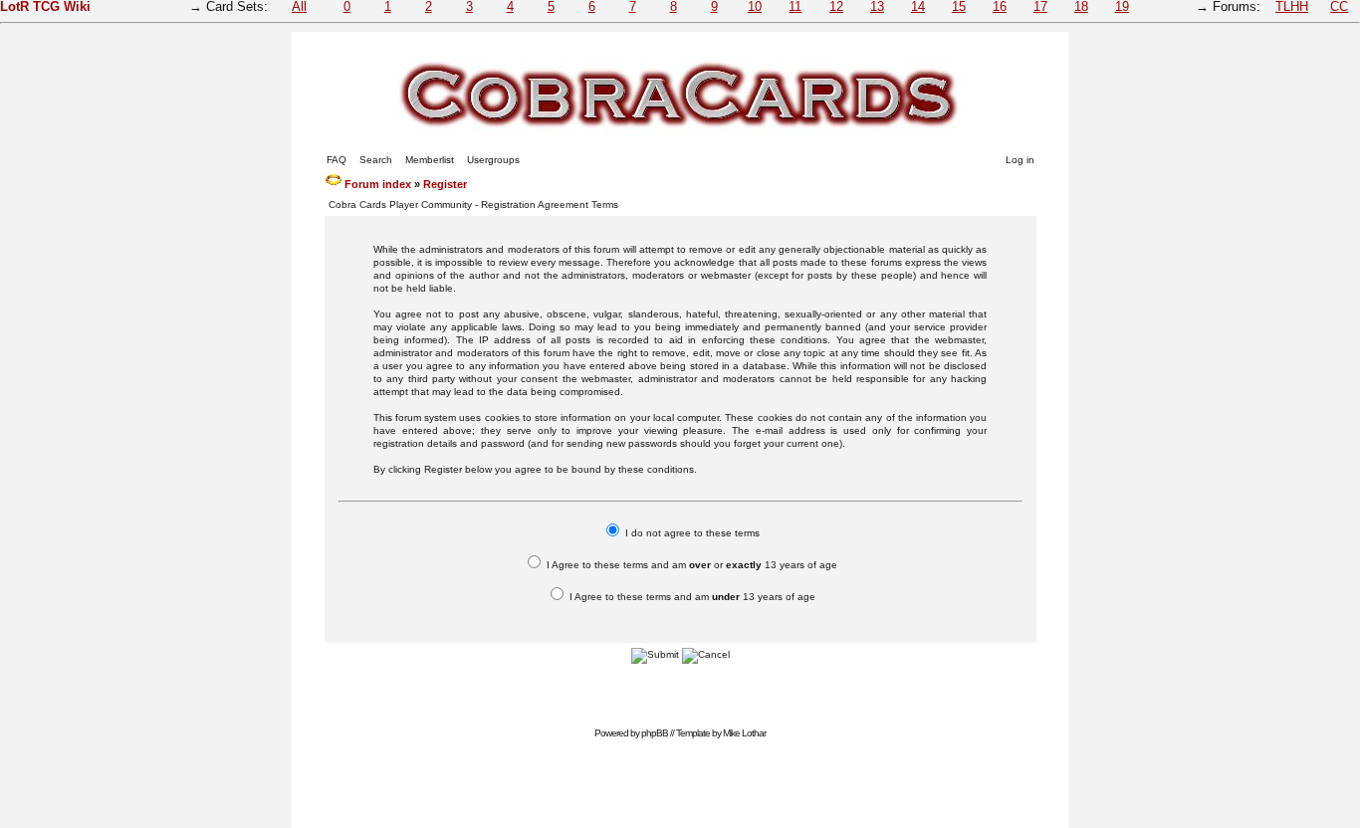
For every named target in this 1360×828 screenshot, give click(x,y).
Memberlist (429, 159)
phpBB (654, 732)
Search (375, 159)
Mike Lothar (744, 732)
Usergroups (493, 159)
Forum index (377, 184)
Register (445, 184)
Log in (1020, 159)
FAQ (336, 159)
